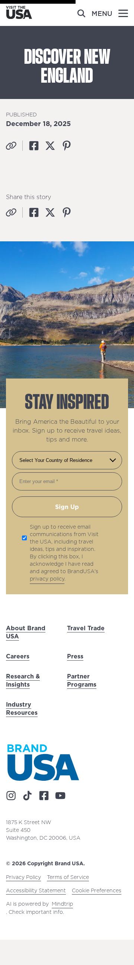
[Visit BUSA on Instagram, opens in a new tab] (11, 795)
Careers (17, 656)
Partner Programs (81, 680)
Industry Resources (22, 708)
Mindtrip (62, 904)
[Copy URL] (11, 146)
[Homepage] (19, 17)
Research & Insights (23, 680)
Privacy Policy (23, 877)
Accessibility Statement (36, 890)
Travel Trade (86, 628)
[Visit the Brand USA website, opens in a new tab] (43, 762)
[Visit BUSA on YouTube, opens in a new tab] (60, 795)
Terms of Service (68, 877)
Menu (102, 13)
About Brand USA (25, 632)
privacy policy (47, 578)
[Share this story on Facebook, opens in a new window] (34, 146)
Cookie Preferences (96, 890)
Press (75, 656)
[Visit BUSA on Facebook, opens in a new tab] (44, 795)
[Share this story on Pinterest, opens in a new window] (66, 146)
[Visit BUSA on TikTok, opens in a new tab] (27, 795)
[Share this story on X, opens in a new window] (50, 146)
